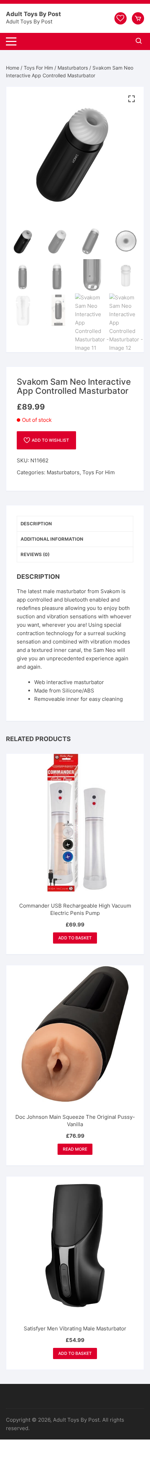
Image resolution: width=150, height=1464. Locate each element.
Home (12, 68)
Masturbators (73, 68)
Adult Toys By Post (33, 13)
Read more (75, 1149)
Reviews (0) (35, 554)
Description (36, 523)
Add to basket (75, 937)
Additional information (52, 539)
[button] (131, 99)
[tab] (75, 524)
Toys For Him (38, 68)
